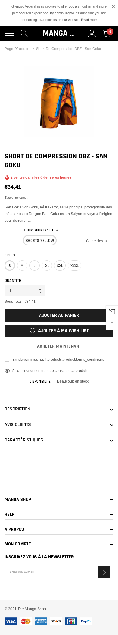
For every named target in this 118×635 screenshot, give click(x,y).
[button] (104, 572)
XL (47, 266)
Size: (10, 255)
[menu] (9, 33)
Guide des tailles (99, 240)
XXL (60, 266)
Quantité (13, 280)
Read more (89, 20)
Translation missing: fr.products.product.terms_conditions (57, 359)
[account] (92, 33)
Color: (41, 230)
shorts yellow (39, 240)
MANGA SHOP (59, 33)
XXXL (74, 266)
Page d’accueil (17, 48)
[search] (24, 33)
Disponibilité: (40, 381)
